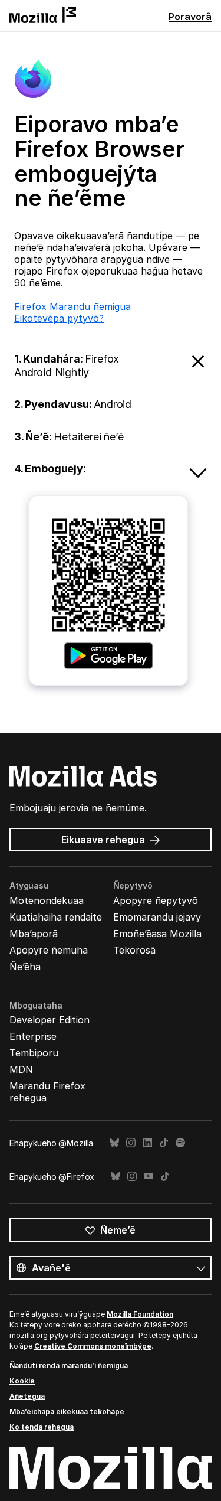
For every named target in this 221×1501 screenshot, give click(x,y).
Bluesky (114, 1142)
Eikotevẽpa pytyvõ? (59, 318)
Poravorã (190, 16)
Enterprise (33, 1036)
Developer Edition (49, 1020)
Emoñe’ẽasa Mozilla (157, 933)
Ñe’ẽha (25, 967)
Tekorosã (134, 950)
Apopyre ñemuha (48, 950)
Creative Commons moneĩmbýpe (92, 1346)
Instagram (131, 1142)
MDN (21, 1069)
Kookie (22, 1380)
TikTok (164, 1142)
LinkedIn (147, 1142)
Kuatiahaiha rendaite (55, 917)
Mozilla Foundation (140, 1314)
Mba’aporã (33, 933)
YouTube (148, 1176)
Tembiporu (33, 1053)
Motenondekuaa (46, 900)
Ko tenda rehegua (41, 1426)
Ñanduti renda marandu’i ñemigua (68, 1365)
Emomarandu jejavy (157, 917)
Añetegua (27, 1396)
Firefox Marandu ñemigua (72, 306)
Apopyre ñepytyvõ (155, 900)
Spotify (180, 1142)
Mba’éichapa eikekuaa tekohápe (66, 1411)
